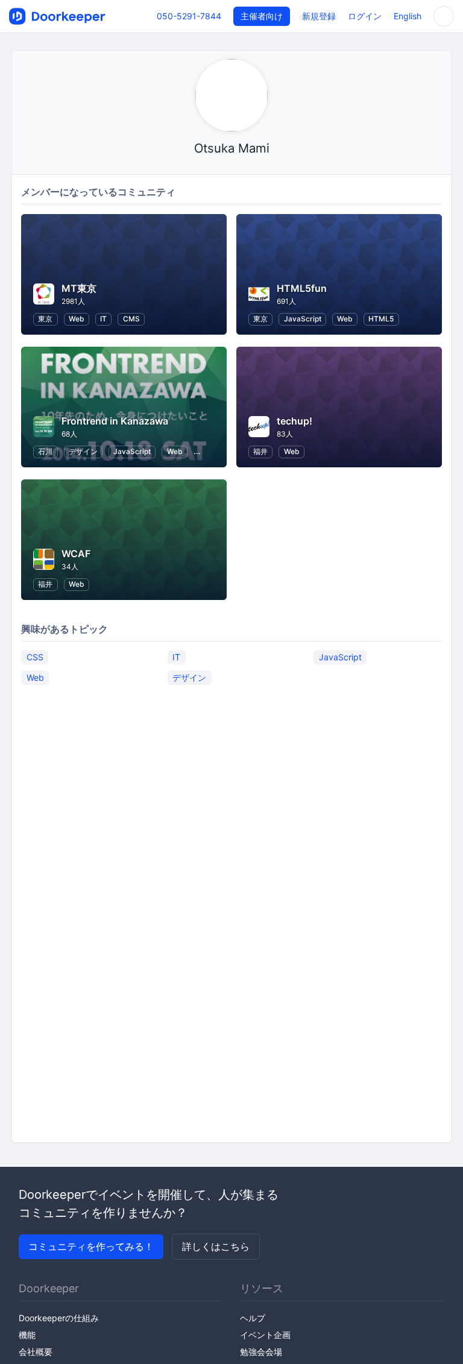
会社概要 (35, 1352)
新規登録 (319, 16)
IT (103, 318)
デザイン (83, 451)
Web (76, 318)
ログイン (365, 16)
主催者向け (262, 16)
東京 (45, 318)
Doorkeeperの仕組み (59, 1318)
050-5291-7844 (189, 16)
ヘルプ (252, 1318)
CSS (35, 657)
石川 (45, 451)
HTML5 (381, 318)
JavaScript (302, 318)
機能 (27, 1335)
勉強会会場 (261, 1352)
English (407, 16)
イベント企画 (265, 1335)
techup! (294, 421)
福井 (260, 451)
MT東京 (78, 288)
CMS (131, 318)
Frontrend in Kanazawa (114, 421)
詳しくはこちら (216, 1246)
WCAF (75, 554)
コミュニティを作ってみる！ (91, 1246)
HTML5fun (302, 288)
